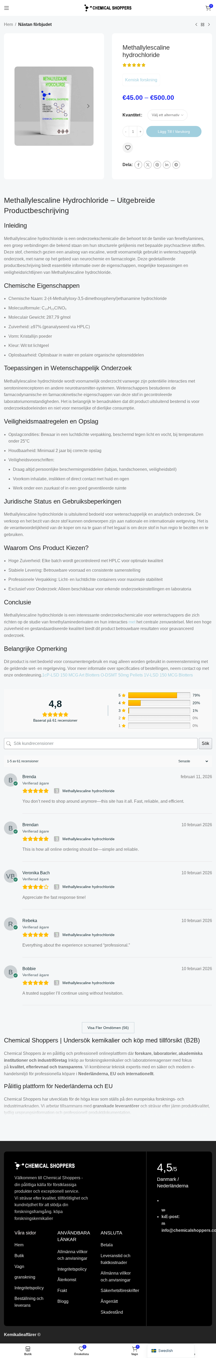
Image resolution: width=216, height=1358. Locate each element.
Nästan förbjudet (35, 24)
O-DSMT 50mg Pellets (122, 675)
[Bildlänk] (44, 1165)
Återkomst (66, 1279)
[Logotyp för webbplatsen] (108, 7)
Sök (205, 743)
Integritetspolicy (29, 1288)
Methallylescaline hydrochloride (88, 791)
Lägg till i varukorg (174, 131)
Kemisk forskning (141, 80)
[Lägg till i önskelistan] (127, 147)
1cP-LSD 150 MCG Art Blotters (71, 675)
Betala (107, 1245)
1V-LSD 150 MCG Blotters (168, 675)
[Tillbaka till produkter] (202, 25)
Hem (8, 24)
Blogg (62, 1301)
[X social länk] (148, 165)
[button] (19, 106)
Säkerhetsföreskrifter (120, 1290)
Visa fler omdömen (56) (108, 1028)
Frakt (62, 1290)
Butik (19, 1255)
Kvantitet (131, 115)
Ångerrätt (109, 1301)
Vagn (19, 1266)
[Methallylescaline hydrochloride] (57, 790)
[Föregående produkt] (196, 25)
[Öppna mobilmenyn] (6, 8)
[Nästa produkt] (209, 25)
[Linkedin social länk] (167, 165)
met (132, 622)
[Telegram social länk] (176, 165)
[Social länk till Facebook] (138, 165)
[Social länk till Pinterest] (157, 165)
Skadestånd (112, 1312)
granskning (24, 1277)
